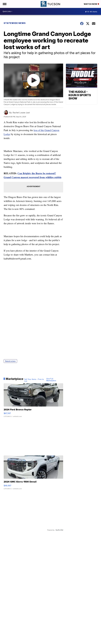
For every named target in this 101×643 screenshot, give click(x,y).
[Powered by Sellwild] (59, 530)
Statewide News (15, 23)
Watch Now (91, 4)
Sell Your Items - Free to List (34, 380)
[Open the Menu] (4, 4)
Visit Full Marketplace (51, 379)
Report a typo (10, 361)
